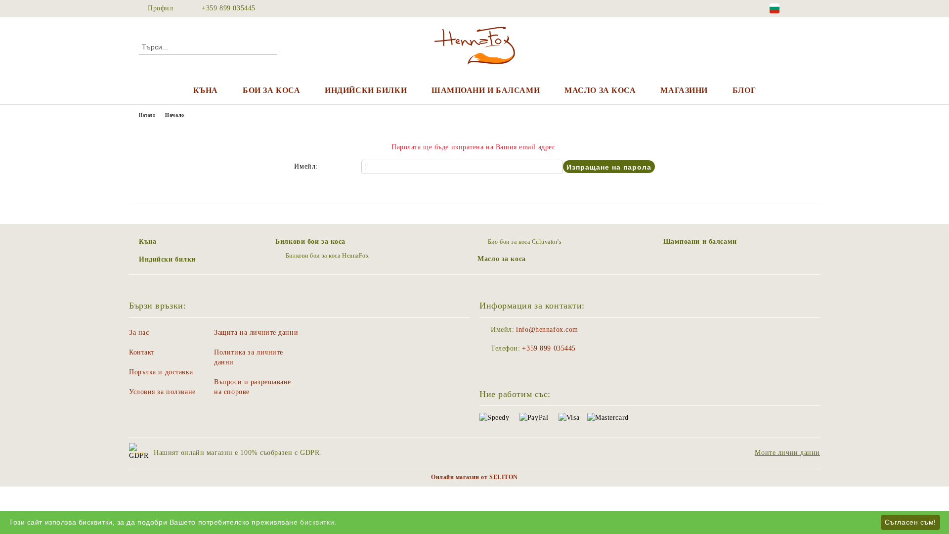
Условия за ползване (162, 392)
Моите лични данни (787, 452)
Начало (147, 115)
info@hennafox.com (547, 329)
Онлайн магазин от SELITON (474, 477)
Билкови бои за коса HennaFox (327, 255)
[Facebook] (804, 8)
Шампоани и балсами (485, 90)
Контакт (142, 352)
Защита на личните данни (256, 332)
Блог (744, 90)
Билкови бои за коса (310, 241)
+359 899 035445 (228, 8)
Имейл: (305, 166)
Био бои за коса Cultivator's (524, 241)
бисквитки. (318, 522)
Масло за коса (600, 90)
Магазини (683, 90)
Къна (205, 90)
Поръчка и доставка (161, 372)
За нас (139, 332)
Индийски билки (366, 90)
